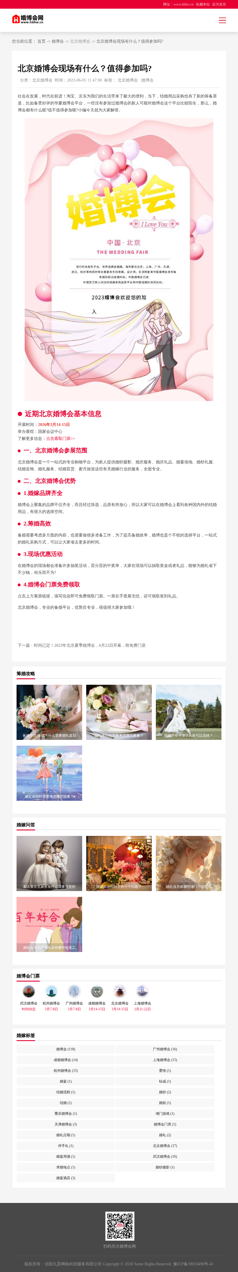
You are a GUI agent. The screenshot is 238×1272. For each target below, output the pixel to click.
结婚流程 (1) (65, 1092)
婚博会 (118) (65, 1049)
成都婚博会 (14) (66, 1060)
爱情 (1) (165, 1071)
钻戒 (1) (165, 1081)
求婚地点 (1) (65, 1167)
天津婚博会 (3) (66, 1124)
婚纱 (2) (165, 1092)
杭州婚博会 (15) (66, 1071)
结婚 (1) (66, 1103)
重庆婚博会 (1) (66, 1114)
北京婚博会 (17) (165, 1146)
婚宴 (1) (66, 1081)
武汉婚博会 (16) (165, 1156)
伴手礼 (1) (65, 1146)
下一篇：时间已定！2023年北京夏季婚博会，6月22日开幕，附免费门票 (82, 645)
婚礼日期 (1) (65, 1135)
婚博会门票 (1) (165, 1124)
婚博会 (58, 41)
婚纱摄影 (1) (165, 1167)
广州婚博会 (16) (165, 1049)
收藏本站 (203, 4)
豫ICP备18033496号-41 (193, 1264)
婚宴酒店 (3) (65, 1178)
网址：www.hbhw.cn (178, 4)
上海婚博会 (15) (165, 1060)
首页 (41, 41)
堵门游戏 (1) (165, 1114)
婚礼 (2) (165, 1135)
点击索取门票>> (60, 438)
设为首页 (219, 4)
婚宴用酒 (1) (65, 1156)
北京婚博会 (80, 41)
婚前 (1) (165, 1103)
